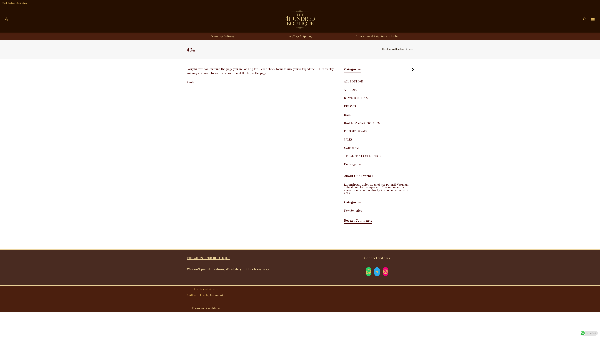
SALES (348, 139)
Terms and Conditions (206, 308)
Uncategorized (353, 164)
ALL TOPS (350, 90)
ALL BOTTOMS (354, 81)
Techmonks (217, 295)
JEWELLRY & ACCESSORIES (362, 123)
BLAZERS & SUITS (356, 98)
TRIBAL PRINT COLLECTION (362, 156)
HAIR (347, 114)
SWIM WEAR (352, 148)
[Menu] (593, 19)
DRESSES (350, 106)
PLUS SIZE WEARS (355, 131)
